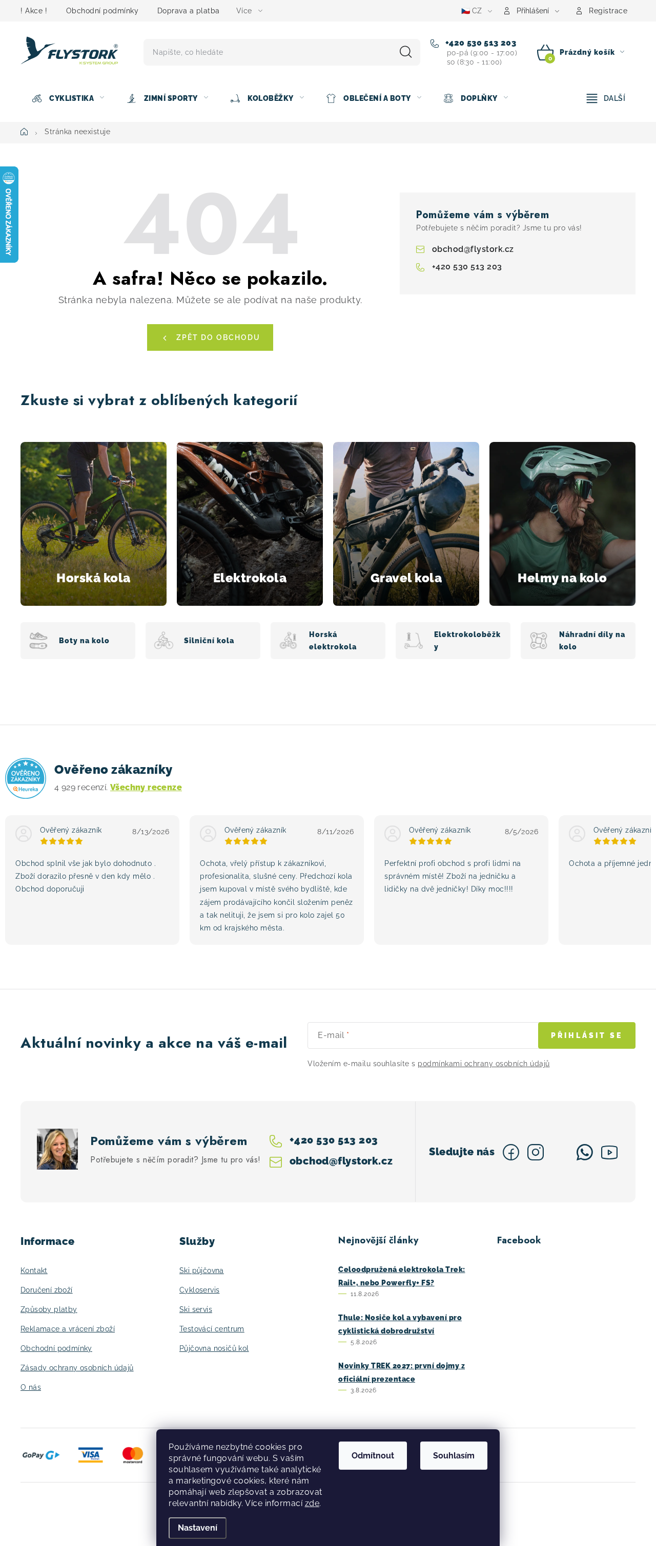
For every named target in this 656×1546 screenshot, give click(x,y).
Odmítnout (373, 1455)
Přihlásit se (587, 1035)
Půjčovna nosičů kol (214, 1348)
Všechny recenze (146, 787)
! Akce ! (33, 11)
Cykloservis (199, 1290)
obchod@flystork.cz (473, 249)
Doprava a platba (188, 11)
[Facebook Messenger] (560, 1152)
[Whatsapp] (585, 1152)
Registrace (608, 11)
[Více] (606, 98)
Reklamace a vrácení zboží (67, 1329)
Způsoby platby (48, 1309)
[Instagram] (535, 1152)
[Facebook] (511, 1152)
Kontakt (34, 1270)
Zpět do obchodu (218, 337)
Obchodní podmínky (102, 11)
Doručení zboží (46, 1290)
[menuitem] (67, 98)
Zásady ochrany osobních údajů (77, 1368)
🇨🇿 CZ (471, 11)
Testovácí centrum (211, 1329)
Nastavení (197, 1528)
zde (312, 1503)
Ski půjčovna (201, 1270)
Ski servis (195, 1309)
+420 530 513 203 (479, 43)
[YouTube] (609, 1152)
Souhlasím (454, 1455)
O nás (30, 1387)
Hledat (406, 52)
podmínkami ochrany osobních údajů (484, 1064)
